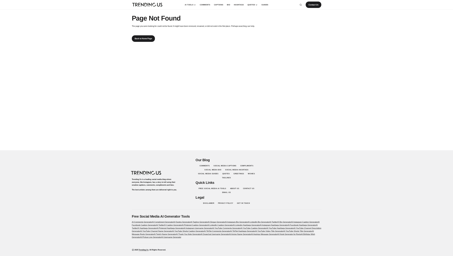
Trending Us (143, 250)
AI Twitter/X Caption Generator (169, 225)
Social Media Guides (208, 174)
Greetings (239, 174)
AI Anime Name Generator (240, 234)
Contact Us (313, 5)
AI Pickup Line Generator (150, 237)
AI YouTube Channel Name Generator (156, 231)
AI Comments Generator (142, 222)
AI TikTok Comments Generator (217, 231)
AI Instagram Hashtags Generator (274, 225)
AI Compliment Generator (162, 222)
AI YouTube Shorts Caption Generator (188, 231)
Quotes (226, 174)
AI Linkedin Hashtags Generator (246, 225)
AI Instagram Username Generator (198, 228)
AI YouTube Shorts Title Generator (297, 231)
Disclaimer (208, 203)
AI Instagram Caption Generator (304, 222)
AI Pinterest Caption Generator (194, 225)
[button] (300, 4)
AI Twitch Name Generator (165, 234)
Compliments (246, 166)
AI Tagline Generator (199, 222)
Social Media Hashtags (236, 170)
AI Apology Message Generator (264, 234)
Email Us (226, 192)
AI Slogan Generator (216, 222)
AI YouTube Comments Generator (226, 228)
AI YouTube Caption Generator (253, 228)
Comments (205, 166)
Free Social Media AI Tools (212, 188)
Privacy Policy (225, 203)
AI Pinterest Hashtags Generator (170, 228)
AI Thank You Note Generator (188, 234)
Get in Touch (243, 203)
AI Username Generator (171, 237)
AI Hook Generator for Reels (289, 234)
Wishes (251, 174)
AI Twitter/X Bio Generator (280, 222)
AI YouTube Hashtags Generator (280, 228)
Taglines (226, 178)
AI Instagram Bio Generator (236, 222)
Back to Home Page (143, 39)
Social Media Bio (212, 170)
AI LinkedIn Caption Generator (220, 225)
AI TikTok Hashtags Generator (242, 231)
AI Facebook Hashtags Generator (302, 225)
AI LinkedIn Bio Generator (258, 222)
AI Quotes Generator (182, 222)
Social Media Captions (225, 166)
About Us (234, 188)
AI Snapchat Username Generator (215, 234)
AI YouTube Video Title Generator (269, 231)
